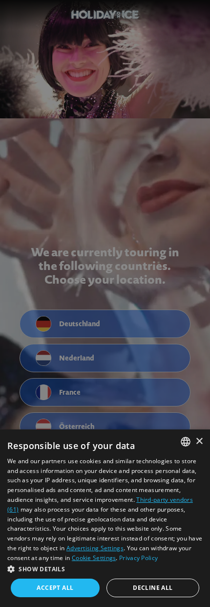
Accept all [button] (55, 588)
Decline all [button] (152, 588)
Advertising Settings (95, 548)
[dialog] (105, 518)
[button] (105, 569)
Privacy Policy (138, 558)
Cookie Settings (94, 558)
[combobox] (185, 442)
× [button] (199, 441)
